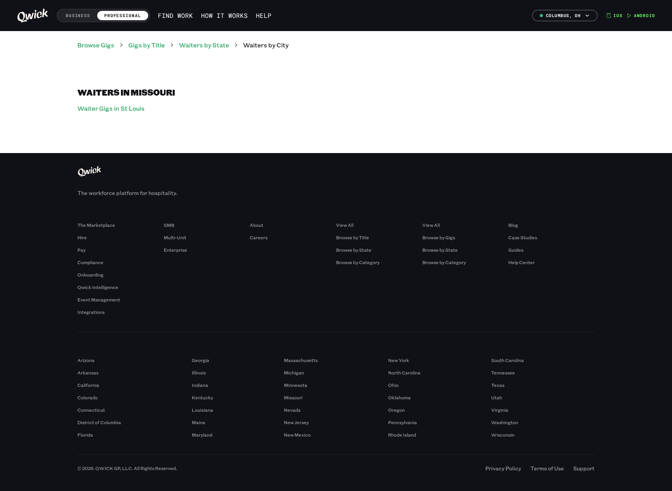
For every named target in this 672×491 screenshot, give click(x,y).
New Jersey (296, 422)
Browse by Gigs (438, 237)
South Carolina (507, 360)
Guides (515, 250)
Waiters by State (204, 45)
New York (398, 360)
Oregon (396, 410)
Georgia (200, 360)
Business (78, 15)
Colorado (87, 397)
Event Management (98, 299)
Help (263, 15)
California (88, 385)
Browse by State (353, 250)
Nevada (292, 410)
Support (584, 468)
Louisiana (202, 410)
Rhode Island (402, 435)
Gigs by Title (146, 45)
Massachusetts (301, 360)
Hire (82, 237)
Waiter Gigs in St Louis (111, 108)
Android (644, 15)
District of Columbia (99, 422)
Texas (497, 385)
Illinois (199, 372)
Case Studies (522, 237)
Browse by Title (352, 237)
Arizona (85, 360)
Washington (504, 422)
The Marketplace (96, 225)
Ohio (393, 385)
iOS (618, 15)
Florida (85, 435)
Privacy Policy (503, 468)
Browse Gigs (95, 45)
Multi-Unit (175, 237)
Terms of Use (547, 468)
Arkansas (87, 372)
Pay (81, 250)
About (256, 225)
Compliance (90, 262)
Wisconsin (502, 435)
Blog (513, 225)
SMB (169, 225)
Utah (496, 397)
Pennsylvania (402, 422)
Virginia (499, 410)
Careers (259, 237)
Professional (122, 15)
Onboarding (90, 275)
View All (345, 225)
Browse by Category (358, 262)
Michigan (294, 372)
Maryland (202, 435)
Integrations (91, 312)
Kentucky (202, 397)
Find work (175, 15)
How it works (224, 15)
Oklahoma (399, 397)
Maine (198, 422)
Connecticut (91, 410)
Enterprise (175, 250)
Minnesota (295, 385)
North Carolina (404, 372)
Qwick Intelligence (97, 287)
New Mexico (297, 435)
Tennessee (503, 372)
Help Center (521, 262)
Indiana (200, 385)
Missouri (293, 397)
